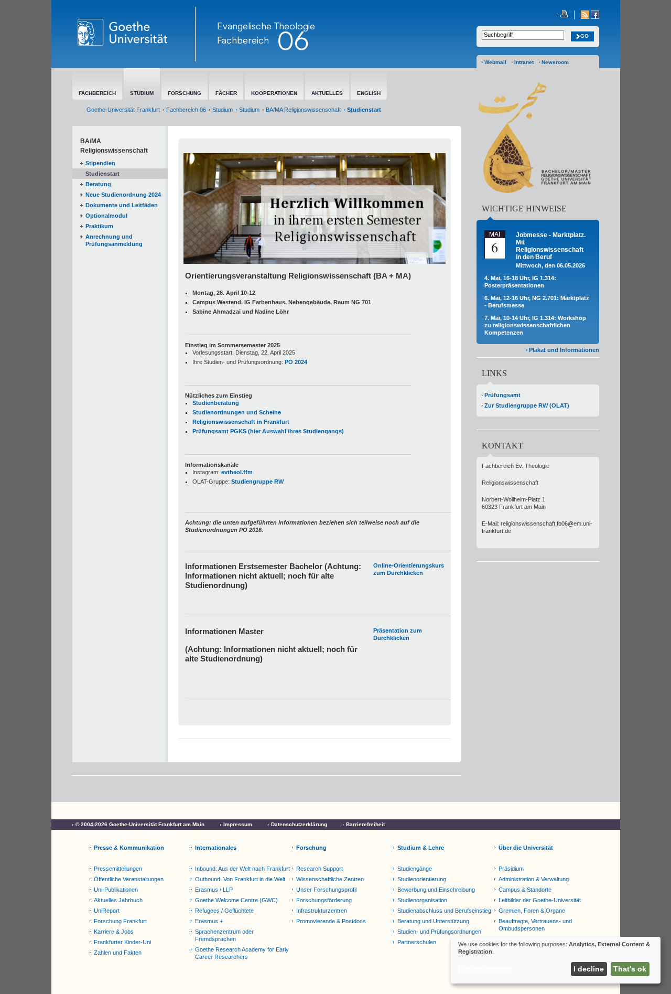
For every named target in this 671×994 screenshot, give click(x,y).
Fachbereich (243, 40)
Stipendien (100, 163)
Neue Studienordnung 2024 (123, 194)
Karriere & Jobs (114, 931)
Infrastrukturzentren (321, 910)
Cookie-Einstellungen (102, 834)
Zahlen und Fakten (118, 952)
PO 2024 (296, 362)
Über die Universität (526, 848)
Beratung (98, 184)
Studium (222, 109)
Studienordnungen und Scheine (236, 412)
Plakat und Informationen (564, 350)
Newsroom (555, 62)
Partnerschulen (416, 942)
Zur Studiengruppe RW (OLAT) (526, 405)
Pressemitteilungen (118, 868)
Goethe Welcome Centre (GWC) (236, 900)
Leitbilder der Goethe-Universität (540, 900)
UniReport (107, 910)
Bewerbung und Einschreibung (436, 889)
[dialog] (556, 960)
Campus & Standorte (525, 889)
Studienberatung (215, 403)
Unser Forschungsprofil (326, 889)
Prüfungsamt (502, 395)
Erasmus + (209, 921)
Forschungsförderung (324, 900)
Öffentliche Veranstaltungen (129, 879)
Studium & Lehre (420, 848)
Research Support (319, 868)
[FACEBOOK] (595, 17)
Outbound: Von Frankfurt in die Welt (240, 879)
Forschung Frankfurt (120, 921)
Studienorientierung (421, 879)
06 (293, 40)
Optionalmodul (106, 215)
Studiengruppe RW (257, 481)
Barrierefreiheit (365, 824)
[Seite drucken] (562, 14)
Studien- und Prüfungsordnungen (439, 931)
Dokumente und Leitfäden (121, 205)
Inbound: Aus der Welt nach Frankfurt (242, 868)
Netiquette (162, 834)
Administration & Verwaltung (534, 879)
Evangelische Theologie (266, 25)
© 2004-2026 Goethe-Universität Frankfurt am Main (139, 824)
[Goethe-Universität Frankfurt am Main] (134, 34)
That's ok (629, 969)
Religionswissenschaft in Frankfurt (240, 422)
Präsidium (511, 868)
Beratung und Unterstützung (433, 921)
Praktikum (99, 226)
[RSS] (586, 17)
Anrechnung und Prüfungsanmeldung (114, 240)
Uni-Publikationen (116, 889)
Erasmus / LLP (214, 889)
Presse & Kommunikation (129, 848)
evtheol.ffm (237, 472)
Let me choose (484, 968)
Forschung (311, 848)
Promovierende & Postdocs (331, 921)
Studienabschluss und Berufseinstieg (444, 910)
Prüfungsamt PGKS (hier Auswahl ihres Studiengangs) (268, 431)
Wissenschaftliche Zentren (330, 879)
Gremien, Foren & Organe (532, 910)
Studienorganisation (422, 900)
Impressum (237, 824)
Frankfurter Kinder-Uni (122, 942)
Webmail (495, 62)
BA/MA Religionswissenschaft (303, 109)
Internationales (215, 848)
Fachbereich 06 (186, 109)
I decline (588, 969)
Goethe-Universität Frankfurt (123, 109)
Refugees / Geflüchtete (224, 910)
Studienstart (102, 173)
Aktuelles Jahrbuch (118, 900)
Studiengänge (414, 868)
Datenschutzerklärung (299, 824)
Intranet (524, 62)
